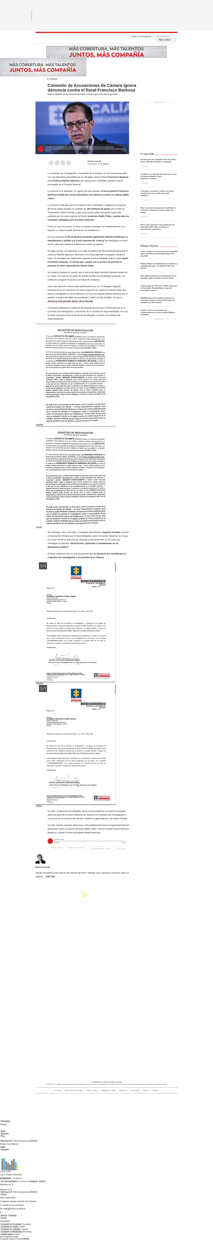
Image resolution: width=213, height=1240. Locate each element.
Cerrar (39, 527)
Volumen (5, 1134)
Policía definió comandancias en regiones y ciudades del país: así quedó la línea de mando (159, 266)
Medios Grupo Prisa (56, 1104)
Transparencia (123, 1090)
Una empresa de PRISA (56, 1098)
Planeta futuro (139, 1100)
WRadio (106, 38)
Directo (34, 1141)
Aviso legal (57, 1090)
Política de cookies (91, 1090)
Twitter (56, 162)
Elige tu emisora (165, 40)
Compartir (33, 1181)
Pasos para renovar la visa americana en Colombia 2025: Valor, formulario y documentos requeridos (157, 227)
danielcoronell (105, 161)
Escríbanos (155, 1090)
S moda (122, 1103)
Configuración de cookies (108, 1090)
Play (3, 1136)
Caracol (151, 1096)
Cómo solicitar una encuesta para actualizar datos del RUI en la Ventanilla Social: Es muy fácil (159, 253)
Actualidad (53, 79)
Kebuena (150, 1100)
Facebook (51, 162)
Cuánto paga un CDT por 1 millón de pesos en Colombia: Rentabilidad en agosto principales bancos (159, 288)
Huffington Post (81, 1100)
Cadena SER (125, 1096)
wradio (101, 1100)
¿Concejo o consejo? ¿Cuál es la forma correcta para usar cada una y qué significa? (157, 193)
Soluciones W (135, 1090)
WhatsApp (68, 162)
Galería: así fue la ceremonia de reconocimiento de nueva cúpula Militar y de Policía (158, 312)
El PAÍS (77, 1096)
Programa (146, 36)
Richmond (76, 1103)
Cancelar (13, 1215)
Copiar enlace (7, 1234)
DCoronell (102, 161)
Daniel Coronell (94, 161)
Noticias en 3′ (7, 1141)
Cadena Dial (120, 1100)
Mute (3, 1131)
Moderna (89, 1103)
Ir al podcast (23, 1181)
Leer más (50, 876)
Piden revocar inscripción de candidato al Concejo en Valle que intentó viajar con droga (158, 210)
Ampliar (39, 425)
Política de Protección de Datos (73, 1090)
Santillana (100, 1096)
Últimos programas (21, 1141)
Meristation (145, 1103)
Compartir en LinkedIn (10, 1229)
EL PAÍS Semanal (129, 1100)
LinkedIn (62, 162)
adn (142, 1096)
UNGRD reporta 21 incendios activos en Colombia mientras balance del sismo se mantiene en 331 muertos (158, 300)
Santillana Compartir (113, 1096)
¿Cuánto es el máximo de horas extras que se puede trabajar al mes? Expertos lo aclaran (159, 176)
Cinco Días (111, 1100)
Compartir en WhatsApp (11, 1232)
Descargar (4, 1237)
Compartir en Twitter (9, 1227)
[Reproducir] (41, 149)
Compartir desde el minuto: (14, 1239)
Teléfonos (146, 1090)
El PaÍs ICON (111, 1103)
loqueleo (132, 1103)
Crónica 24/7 (5, 1172)
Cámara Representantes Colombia (101, 849)
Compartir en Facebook (11, 1224)
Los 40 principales (88, 1096)
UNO (94, 1100)
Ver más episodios (9, 1181)
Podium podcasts (100, 1103)
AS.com (133, 1096)
